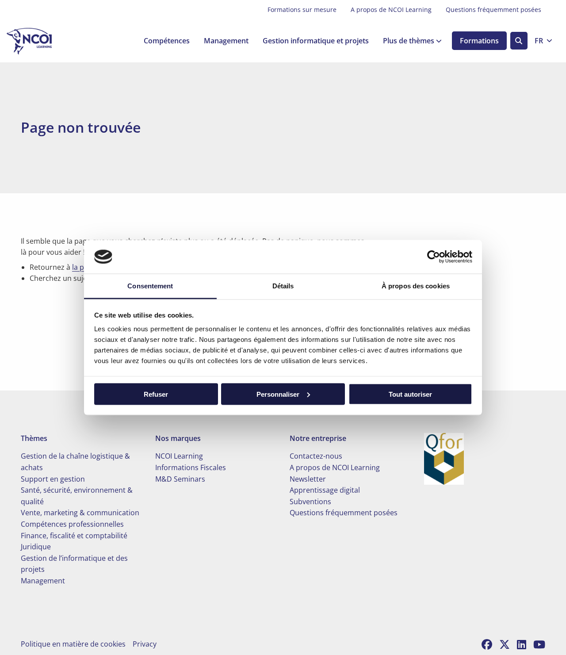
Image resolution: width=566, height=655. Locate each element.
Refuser (156, 394)
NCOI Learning (179, 456)
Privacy (145, 644)
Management (226, 41)
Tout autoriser (410, 394)
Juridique (36, 547)
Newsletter (308, 479)
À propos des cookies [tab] (416, 286)
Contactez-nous (316, 456)
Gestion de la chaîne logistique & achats (75, 461)
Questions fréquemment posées (493, 9)
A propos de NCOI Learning (391, 9)
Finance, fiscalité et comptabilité (74, 535)
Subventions (310, 501)
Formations (479, 41)
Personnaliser (277, 394)
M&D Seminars (180, 479)
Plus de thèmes (408, 41)
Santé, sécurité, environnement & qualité (77, 495)
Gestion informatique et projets (316, 41)
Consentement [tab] (150, 286)
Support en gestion (53, 479)
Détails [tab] (283, 286)
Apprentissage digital (325, 490)
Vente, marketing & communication (80, 512)
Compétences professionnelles (72, 524)
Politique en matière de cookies (73, 644)
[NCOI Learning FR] (51, 41)
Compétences (167, 41)
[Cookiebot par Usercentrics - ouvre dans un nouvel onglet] (433, 256)
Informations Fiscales (190, 467)
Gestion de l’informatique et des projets (74, 564)
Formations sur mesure (302, 9)
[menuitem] (302, 10)
